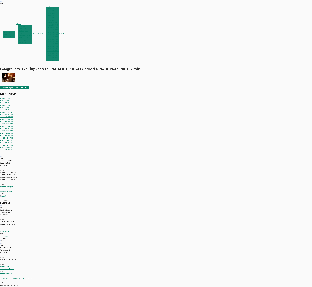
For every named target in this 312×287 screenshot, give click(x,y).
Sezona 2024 (51, 13)
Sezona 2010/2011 (53, 44)
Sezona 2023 (51, 15)
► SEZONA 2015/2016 (6, 121)
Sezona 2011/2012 (53, 41)
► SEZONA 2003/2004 (6, 150)
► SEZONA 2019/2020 (6, 112)
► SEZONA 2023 (5, 105)
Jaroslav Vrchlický (24, 33)
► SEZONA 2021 (5, 110)
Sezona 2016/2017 (53, 30)
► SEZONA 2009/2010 (6, 135)
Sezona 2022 (51, 18)
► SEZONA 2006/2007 (6, 143)
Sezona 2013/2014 (53, 37)
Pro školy (40, 34)
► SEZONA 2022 (5, 107)
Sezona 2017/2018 (53, 27)
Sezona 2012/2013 (53, 39)
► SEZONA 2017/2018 (6, 117)
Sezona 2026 (51, 8)
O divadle (18, 24)
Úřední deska (23, 42)
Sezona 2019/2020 (53, 22)
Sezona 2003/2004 (53, 60)
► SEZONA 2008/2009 (6, 138)
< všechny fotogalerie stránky (14, 88)
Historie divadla (24, 38)
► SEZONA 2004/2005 (6, 147)
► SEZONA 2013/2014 (6, 126)
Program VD (8, 32)
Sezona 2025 (51, 11)
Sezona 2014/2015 (53, 34)
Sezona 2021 (51, 20)
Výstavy (6, 34)
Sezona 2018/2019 (53, 25)
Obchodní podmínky (25, 40)
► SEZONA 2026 (5, 98)
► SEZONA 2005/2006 (6, 145)
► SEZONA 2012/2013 (6, 128)
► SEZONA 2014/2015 (6, 124)
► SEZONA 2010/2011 (6, 133)
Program (3, 30)
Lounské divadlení (9, 37)
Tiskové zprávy (23, 28)
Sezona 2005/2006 (53, 55)
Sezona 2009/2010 (53, 46)
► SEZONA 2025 (5, 100)
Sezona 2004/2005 (53, 58)
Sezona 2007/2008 (53, 51)
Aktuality (22, 26)
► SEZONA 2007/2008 (6, 140)
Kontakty (61, 34)
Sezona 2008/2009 (53, 48)
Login (23, 278)
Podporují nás (23, 31)
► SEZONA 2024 (5, 103)
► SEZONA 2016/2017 (6, 119)
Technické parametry (25, 35)
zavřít (1, 283)
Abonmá (35, 34)
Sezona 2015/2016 (53, 32)
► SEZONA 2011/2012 (6, 131)
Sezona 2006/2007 (53, 53)
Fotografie (47, 6)
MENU (2, 3)
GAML (4, 240)
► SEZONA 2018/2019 (6, 114)
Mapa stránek (16, 278)
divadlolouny (6, 196)
